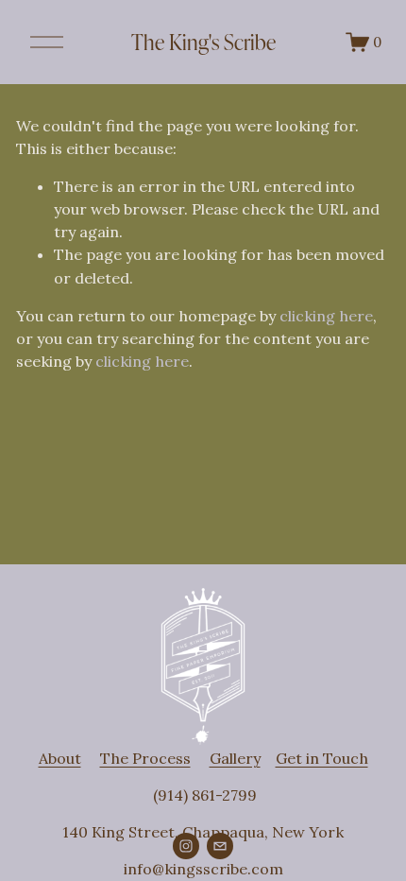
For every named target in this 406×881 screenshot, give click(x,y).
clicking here (326, 315)
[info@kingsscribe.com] (220, 846)
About (60, 758)
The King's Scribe (203, 41)
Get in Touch (322, 758)
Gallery (235, 758)
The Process (145, 758)
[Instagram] (186, 846)
